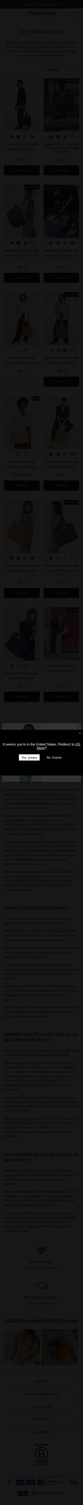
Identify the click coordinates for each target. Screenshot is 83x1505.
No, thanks (54, 757)
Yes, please (29, 757)
